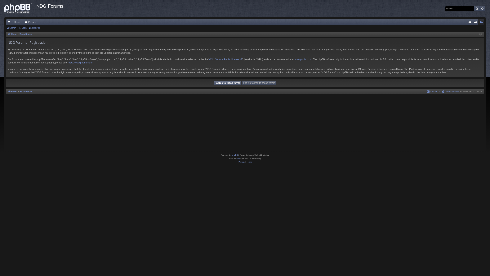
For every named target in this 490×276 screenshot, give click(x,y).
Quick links (9, 23)
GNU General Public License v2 (225, 59)
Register (36, 28)
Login (24, 28)
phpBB (235, 155)
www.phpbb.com (303, 59)
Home (17, 22)
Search (12, 28)
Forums (32, 22)
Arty (238, 158)
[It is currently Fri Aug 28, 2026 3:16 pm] (480, 34)
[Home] (20, 8)
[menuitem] (470, 22)
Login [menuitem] (476, 23)
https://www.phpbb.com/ (80, 62)
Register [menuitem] (482, 23)
